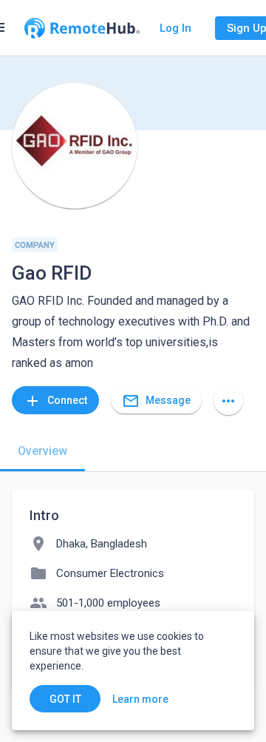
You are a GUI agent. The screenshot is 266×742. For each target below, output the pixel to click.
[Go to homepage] (82, 28)
